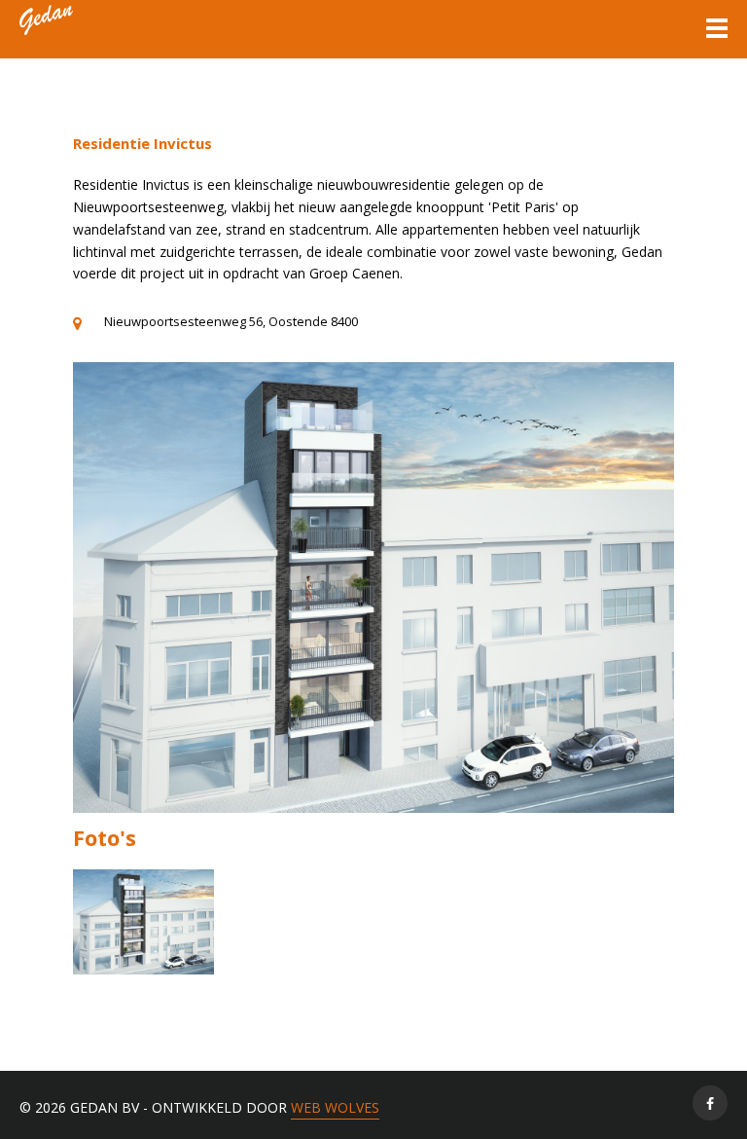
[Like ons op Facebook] (710, 1103)
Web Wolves (335, 1107)
